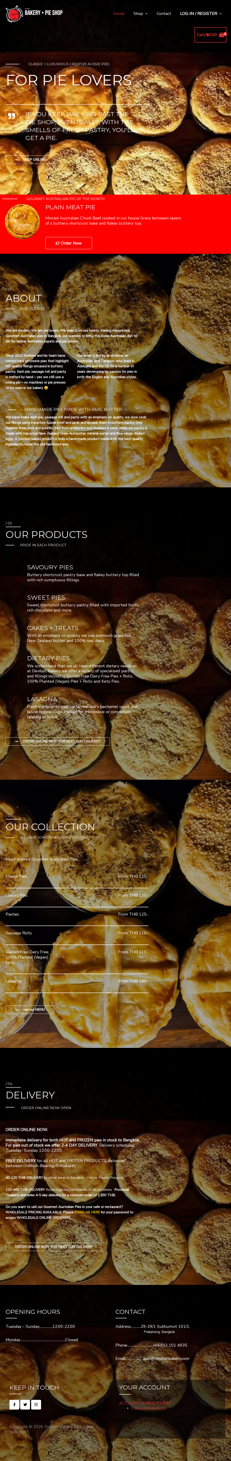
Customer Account (148, 1408)
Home (119, 13)
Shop (138, 13)
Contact (164, 13)
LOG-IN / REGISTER (198, 13)
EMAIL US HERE (87, 1212)
